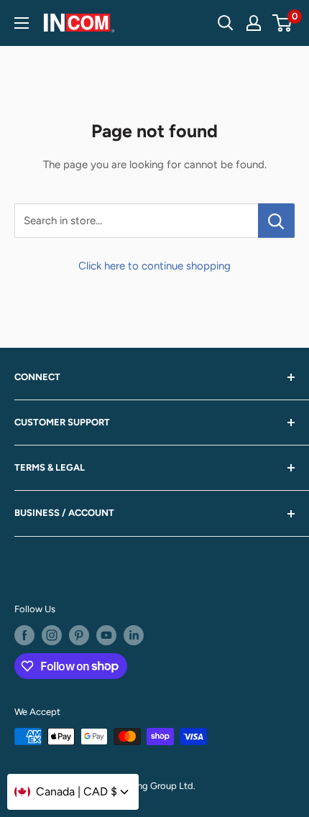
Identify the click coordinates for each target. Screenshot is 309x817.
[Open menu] (21, 23)
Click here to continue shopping (154, 265)
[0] (283, 23)
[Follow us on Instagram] (52, 635)
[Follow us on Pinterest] (79, 635)
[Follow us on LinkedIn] (134, 635)
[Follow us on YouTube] (106, 635)
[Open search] (226, 23)
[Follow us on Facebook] (24, 635)
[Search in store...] (276, 220)
